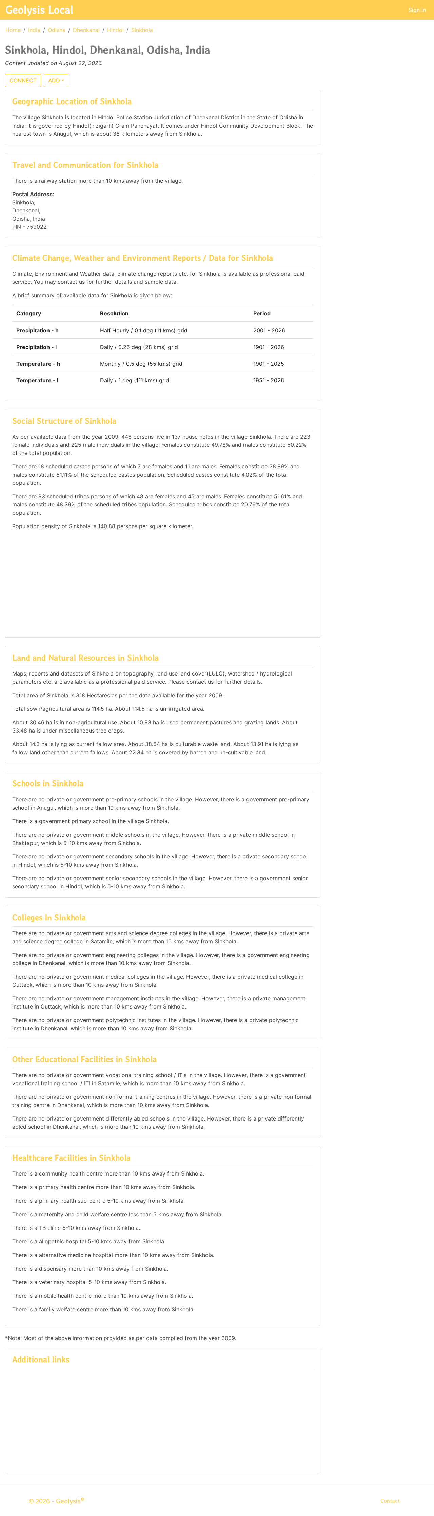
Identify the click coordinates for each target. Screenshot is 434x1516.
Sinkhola (142, 29)
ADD (54, 80)
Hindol (115, 29)
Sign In (417, 9)
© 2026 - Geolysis (56, 1501)
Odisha (56, 29)
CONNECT (23, 80)
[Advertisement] (162, 583)
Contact (390, 1501)
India (34, 29)
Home (13, 29)
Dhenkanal (86, 29)
